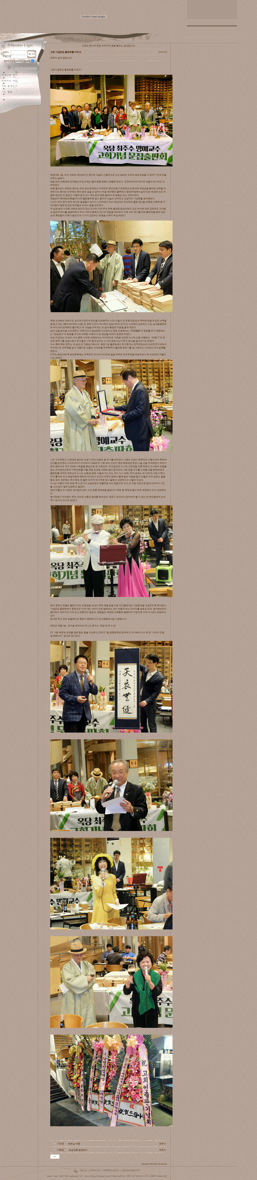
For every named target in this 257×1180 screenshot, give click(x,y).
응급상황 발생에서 (77, 1150)
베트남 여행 (74, 1143)
